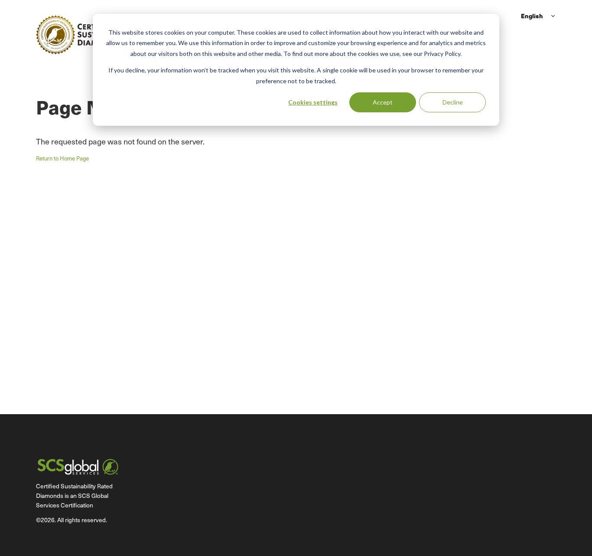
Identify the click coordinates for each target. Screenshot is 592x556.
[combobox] (536, 16)
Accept (383, 102)
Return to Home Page (62, 158)
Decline (452, 102)
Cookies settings (313, 102)
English (532, 15)
